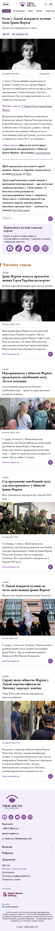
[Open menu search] (46, 4)
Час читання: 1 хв (20, 34)
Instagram (16, 173)
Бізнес (39, 11)
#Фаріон (6, 218)
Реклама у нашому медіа (14, 868)
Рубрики (7, 853)
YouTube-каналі (20, 210)
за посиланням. (42, 152)
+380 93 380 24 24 (10, 828)
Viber (28, 173)
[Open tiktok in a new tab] (18, 248)
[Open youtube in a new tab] (27, 248)
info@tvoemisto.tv (10, 833)
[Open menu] (51, 4)
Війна (30, 11)
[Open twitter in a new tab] (45, 248)
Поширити (45, 74)
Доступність (8, 872)
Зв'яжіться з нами (11, 879)
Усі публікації (19, 11)
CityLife (6, 11)
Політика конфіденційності (16, 875)
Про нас (6, 865)
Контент (7, 847)
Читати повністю (10, 354)
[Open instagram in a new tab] (36, 248)
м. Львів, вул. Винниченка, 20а (16, 838)
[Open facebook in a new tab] (10, 248)
